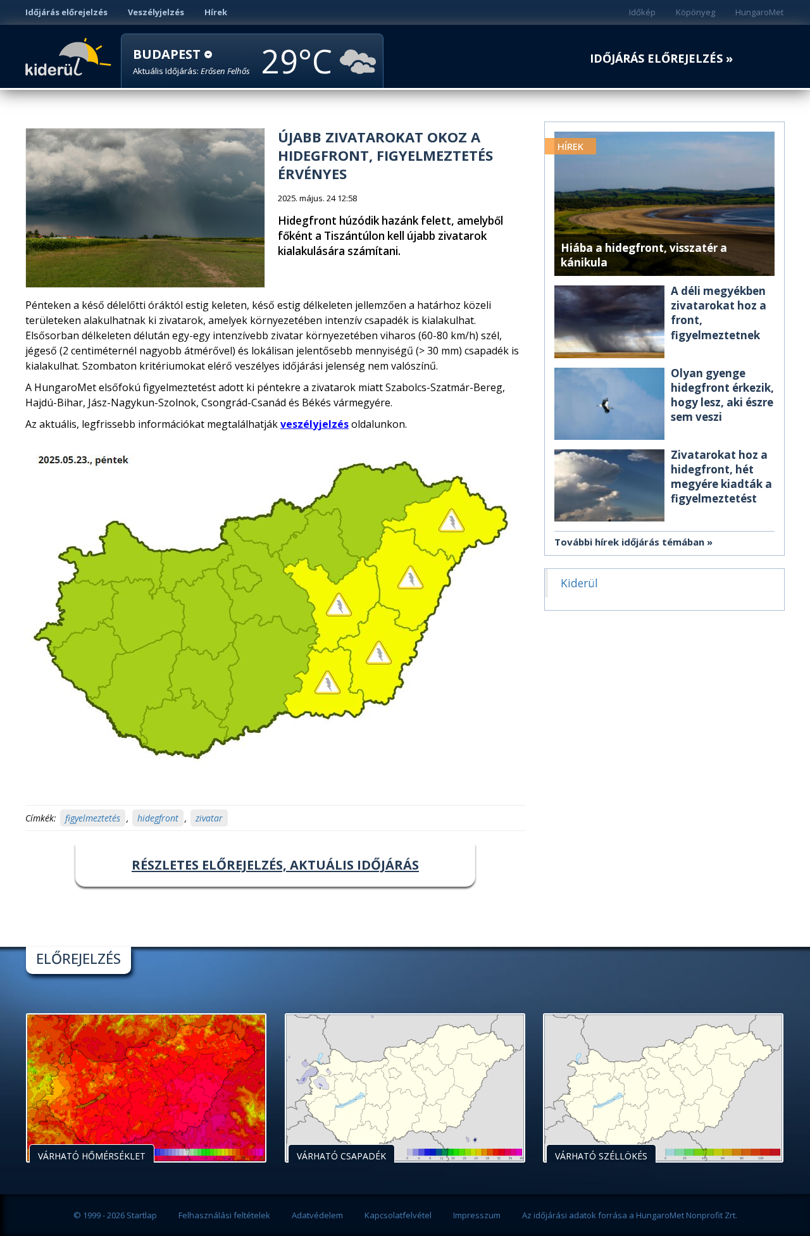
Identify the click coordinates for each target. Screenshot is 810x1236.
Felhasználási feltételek (224, 1215)
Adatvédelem (317, 1215)
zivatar (209, 818)
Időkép (642, 12)
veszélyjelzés (314, 424)
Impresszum (477, 1215)
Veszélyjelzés (156, 12)
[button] (191, 61)
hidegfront (157, 818)
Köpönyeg (695, 12)
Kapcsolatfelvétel (398, 1215)
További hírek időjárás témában (629, 541)
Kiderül (70, 55)
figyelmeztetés (92, 818)
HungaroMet (759, 12)
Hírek (215, 12)
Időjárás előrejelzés (66, 12)
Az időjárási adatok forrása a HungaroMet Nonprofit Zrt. (629, 1215)
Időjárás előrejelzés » (661, 58)
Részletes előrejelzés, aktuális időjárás (275, 864)
